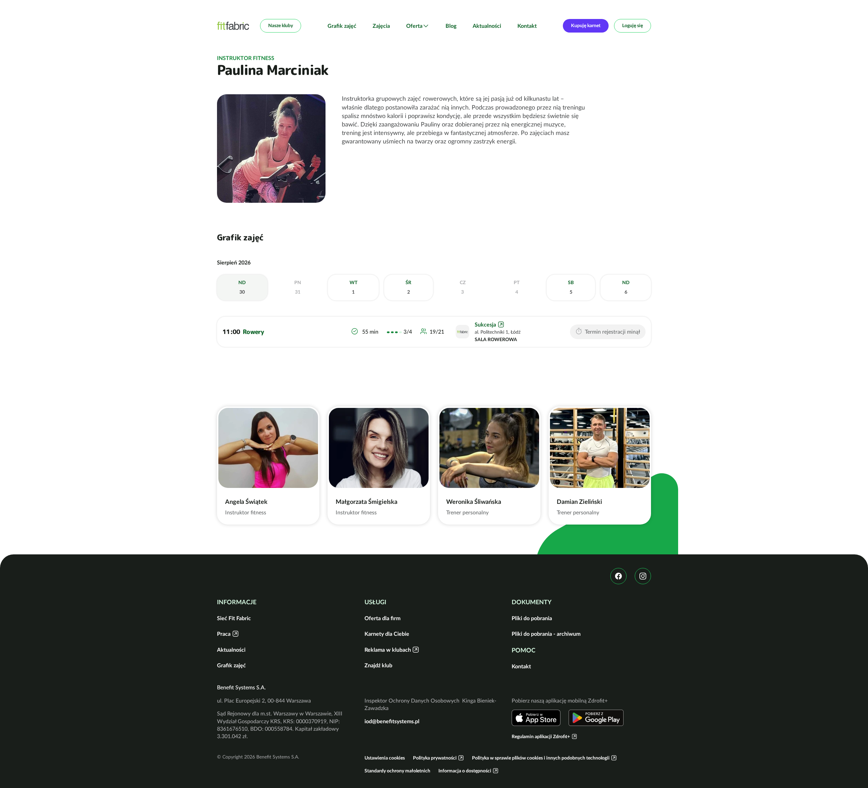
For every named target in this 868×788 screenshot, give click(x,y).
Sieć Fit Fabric (234, 618)
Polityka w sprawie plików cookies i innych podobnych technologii (541, 758)
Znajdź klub (378, 665)
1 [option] (353, 287)
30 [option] (242, 287)
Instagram (643, 576)
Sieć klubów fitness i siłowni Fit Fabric (233, 25)
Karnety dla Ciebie (386, 634)
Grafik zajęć (342, 26)
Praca (224, 634)
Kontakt (527, 26)
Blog (451, 26)
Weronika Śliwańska (473, 501)
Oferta (414, 26)
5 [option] (571, 287)
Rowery (253, 332)
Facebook (618, 576)
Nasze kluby (280, 25)
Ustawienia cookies (384, 758)
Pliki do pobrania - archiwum (546, 634)
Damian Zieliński (579, 501)
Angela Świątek (246, 501)
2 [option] (408, 287)
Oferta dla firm (382, 618)
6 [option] (626, 287)
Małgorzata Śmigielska (366, 501)
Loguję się (632, 25)
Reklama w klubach (387, 650)
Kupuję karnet (585, 25)
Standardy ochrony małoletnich (397, 770)
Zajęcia (381, 26)
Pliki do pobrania (532, 618)
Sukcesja (485, 324)
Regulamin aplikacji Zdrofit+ (541, 736)
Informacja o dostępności (464, 770)
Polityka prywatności (435, 758)
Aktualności (487, 26)
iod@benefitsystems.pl (391, 721)
